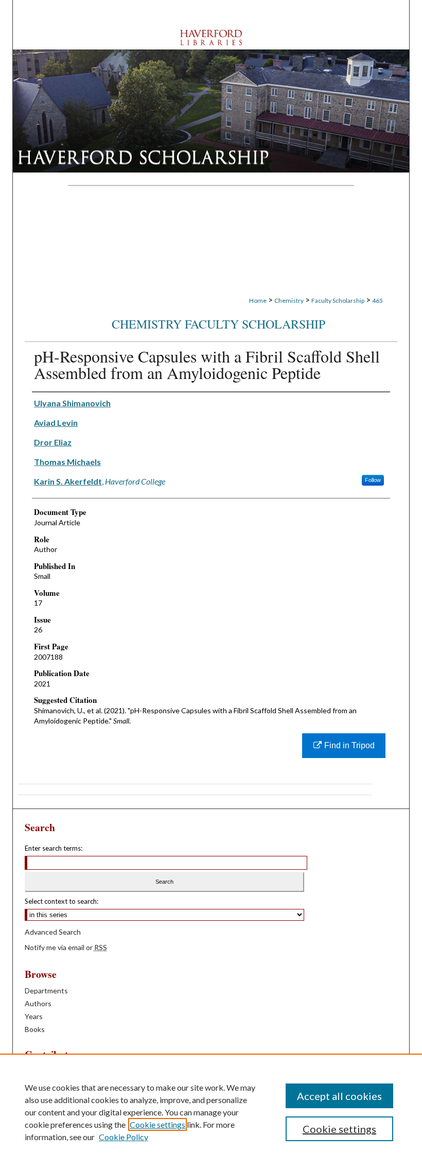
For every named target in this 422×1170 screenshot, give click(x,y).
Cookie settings (157, 1124)
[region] (211, 1112)
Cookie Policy (123, 1137)
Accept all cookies (339, 1096)
